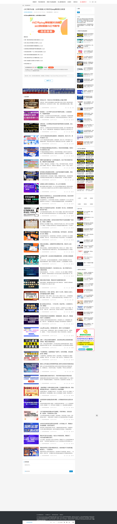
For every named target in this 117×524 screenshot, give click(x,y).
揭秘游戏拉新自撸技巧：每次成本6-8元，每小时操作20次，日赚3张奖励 (56, 269)
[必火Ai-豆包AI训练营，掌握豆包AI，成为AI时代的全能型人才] (80, 126)
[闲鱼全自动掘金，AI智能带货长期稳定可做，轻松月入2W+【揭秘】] (31, 247)
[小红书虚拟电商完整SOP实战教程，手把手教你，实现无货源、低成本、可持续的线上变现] (31, 415)
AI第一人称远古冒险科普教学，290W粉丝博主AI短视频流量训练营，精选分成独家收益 (56, 340)
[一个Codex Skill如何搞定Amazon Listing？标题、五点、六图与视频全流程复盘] (80, 285)
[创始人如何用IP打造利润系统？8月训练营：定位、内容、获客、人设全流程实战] (80, 313)
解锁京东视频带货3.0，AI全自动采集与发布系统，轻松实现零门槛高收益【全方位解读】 (56, 196)
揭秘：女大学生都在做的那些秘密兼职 (81, 182)
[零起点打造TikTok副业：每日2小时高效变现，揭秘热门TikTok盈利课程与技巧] (31, 439)
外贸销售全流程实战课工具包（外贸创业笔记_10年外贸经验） (89, 40)
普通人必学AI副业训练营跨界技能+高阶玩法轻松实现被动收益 (57, 364)
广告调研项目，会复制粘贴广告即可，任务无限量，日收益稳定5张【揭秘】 (56, 352)
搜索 (79, 8)
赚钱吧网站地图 (55, 514)
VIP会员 (79, 21)
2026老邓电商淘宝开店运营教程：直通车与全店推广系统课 (89, 86)
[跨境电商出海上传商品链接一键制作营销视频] (80, 224)
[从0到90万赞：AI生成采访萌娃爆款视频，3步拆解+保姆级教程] (31, 260)
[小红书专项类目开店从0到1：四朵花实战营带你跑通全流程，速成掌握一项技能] (80, 291)
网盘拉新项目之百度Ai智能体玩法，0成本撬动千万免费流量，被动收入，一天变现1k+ (57, 448)
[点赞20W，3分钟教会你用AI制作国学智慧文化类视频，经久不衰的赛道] (31, 127)
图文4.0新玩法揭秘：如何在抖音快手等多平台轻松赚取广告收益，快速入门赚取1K (56, 220)
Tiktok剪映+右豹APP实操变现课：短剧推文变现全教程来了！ (88, 57)
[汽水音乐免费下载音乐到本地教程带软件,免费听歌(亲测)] (80, 230)
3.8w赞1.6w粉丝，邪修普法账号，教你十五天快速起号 (55, 328)
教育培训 (75, 2)
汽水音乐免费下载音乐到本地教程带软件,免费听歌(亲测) (88, 230)
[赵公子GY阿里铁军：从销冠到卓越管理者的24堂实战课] (80, 103)
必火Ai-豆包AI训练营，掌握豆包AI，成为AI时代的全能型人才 (88, 126)
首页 (23, 5)
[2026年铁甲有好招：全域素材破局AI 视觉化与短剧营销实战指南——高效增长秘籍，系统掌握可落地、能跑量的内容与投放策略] (80, 132)
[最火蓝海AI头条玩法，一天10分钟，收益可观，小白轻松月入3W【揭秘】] (31, 307)
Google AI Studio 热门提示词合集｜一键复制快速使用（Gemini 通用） (88, 247)
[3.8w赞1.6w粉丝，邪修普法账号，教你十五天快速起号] (31, 332)
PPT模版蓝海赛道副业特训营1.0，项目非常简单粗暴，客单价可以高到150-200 (56, 148)
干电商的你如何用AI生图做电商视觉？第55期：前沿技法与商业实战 (88, 302)
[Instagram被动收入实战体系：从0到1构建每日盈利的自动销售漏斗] (80, 52)
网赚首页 (35, 2)
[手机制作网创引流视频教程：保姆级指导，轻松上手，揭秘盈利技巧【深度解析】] (31, 319)
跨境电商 (26, 436)
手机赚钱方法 (47, 514)
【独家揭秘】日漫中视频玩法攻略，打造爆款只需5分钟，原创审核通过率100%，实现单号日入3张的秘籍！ (57, 388)
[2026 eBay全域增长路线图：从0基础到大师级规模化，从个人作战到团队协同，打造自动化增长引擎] (80, 296)
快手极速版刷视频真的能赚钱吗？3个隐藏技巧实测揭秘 (81, 157)
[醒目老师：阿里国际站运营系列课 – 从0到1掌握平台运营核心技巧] (80, 63)
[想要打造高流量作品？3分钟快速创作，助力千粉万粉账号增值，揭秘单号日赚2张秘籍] (31, 163)
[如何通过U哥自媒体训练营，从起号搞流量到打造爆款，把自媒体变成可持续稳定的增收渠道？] (31, 175)
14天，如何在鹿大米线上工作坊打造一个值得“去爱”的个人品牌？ (88, 279)
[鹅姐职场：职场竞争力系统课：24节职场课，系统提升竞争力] (80, 92)
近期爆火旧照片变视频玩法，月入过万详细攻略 (53, 184)
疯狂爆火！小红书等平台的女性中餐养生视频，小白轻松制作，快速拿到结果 (56, 112)
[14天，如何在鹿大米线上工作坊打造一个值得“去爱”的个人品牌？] (80, 279)
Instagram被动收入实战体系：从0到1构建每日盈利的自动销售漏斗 (88, 52)
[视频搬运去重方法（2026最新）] (80, 219)
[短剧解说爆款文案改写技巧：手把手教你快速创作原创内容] (31, 379)
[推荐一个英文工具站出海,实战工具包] (80, 236)
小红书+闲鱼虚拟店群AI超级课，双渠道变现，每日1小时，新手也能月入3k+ (56, 136)
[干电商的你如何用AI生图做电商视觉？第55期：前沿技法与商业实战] (80, 302)
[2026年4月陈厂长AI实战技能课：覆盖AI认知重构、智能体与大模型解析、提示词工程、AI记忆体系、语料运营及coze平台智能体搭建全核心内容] (80, 143)
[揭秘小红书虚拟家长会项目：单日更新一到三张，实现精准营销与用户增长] (31, 211)
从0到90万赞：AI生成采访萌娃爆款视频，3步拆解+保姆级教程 (56, 257)
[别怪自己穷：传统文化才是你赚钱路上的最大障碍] (31, 104)
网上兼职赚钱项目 (62, 2)
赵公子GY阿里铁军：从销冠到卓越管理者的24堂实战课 (88, 103)
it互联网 (69, 2)
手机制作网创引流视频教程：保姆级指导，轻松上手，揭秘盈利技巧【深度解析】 (56, 317)
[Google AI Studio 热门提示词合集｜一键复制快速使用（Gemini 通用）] (80, 247)
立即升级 (51, 67)
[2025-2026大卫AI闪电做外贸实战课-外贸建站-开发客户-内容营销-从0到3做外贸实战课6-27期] (80, 109)
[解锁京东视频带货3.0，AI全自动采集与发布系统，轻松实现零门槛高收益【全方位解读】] (31, 199)
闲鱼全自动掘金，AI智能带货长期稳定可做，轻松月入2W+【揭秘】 (56, 245)
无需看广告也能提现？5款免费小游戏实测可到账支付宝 (89, 182)
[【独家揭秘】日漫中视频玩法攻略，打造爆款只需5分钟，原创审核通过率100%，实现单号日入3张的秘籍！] (31, 391)
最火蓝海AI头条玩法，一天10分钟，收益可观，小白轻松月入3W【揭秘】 (56, 305)
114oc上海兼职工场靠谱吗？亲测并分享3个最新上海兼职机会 (89, 173)
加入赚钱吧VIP (83, 2)
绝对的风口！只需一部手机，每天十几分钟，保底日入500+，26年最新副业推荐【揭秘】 (57, 292)
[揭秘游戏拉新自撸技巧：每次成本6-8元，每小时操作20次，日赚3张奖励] (31, 272)
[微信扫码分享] (64, 522)
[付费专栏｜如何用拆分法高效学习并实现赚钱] (80, 274)
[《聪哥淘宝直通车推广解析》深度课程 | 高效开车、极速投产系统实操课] (80, 137)
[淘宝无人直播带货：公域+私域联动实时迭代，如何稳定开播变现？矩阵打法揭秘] (80, 325)
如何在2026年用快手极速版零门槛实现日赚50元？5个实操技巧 (81, 173)
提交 (71, 471)
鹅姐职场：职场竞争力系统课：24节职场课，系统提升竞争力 (88, 91)
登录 (92, 1)
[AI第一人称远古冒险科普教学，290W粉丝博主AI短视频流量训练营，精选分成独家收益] (31, 343)
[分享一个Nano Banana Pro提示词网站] (80, 258)
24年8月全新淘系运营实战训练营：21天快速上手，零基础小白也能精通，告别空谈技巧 (56, 424)
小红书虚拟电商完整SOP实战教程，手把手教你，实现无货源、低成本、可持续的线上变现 (56, 412)
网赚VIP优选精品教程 (51, 2)
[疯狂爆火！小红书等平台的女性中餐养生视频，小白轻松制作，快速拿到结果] (31, 115)
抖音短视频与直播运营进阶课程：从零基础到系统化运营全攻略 (56, 400)
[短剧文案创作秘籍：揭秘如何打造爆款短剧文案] (31, 284)
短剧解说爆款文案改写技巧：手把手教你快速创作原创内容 (56, 375)
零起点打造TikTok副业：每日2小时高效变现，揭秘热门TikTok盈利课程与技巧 (55, 436)
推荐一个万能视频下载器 (88, 262)
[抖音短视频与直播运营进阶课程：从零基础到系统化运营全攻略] (31, 403)
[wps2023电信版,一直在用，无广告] (80, 213)
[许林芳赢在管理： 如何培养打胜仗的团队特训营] (80, 81)
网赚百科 (61, 514)
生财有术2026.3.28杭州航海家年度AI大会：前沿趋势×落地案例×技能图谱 (88, 74)
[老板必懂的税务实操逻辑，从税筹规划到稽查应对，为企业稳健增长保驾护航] (80, 98)
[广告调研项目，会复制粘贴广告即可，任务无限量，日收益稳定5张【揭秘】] (31, 355)
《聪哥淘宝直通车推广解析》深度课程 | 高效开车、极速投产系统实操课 (88, 137)
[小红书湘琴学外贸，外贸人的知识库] (80, 46)
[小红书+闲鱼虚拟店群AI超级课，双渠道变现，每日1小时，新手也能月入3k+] (31, 139)
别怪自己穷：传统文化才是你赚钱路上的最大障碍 (53, 100)
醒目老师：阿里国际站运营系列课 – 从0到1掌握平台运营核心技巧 (88, 63)
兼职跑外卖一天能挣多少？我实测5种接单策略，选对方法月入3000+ (89, 190)
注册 (95, 1)
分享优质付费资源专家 (28, 12)
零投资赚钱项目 (41, 2)
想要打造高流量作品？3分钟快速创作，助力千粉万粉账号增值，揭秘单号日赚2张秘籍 (56, 161)
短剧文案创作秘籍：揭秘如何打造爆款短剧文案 (53, 280)
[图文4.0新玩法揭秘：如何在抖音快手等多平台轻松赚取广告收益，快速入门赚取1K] (31, 223)
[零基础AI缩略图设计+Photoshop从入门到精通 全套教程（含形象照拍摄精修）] (80, 120)
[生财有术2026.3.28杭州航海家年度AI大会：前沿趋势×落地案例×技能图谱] (80, 75)
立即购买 (40, 67)
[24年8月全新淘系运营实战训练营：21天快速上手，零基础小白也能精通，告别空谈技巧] (31, 427)
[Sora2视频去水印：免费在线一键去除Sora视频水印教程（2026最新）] (80, 241)
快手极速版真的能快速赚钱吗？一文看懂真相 (89, 165)
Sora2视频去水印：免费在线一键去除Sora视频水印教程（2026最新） (88, 241)
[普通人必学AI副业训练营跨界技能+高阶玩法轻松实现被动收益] (31, 367)
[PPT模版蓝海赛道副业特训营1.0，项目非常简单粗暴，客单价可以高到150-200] (31, 151)
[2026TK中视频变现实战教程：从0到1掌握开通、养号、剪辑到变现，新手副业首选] (80, 69)
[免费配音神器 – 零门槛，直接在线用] (80, 253)
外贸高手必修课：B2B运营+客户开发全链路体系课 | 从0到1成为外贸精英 (88, 114)
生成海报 (61, 522)
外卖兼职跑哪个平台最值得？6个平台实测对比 (81, 165)
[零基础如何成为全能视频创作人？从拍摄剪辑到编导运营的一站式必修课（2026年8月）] (80, 319)
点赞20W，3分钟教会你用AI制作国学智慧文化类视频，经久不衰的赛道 (56, 124)
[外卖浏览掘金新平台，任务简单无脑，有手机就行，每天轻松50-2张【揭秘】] (31, 235)
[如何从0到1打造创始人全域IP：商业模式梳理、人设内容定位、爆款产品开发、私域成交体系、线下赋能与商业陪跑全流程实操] (80, 308)
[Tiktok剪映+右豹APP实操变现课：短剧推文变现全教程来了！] (80, 58)
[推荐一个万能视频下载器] (80, 264)
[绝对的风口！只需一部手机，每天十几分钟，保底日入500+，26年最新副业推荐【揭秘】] (31, 295)
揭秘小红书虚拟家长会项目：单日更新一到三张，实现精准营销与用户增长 (56, 208)
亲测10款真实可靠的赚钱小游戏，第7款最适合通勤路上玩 (90, 157)
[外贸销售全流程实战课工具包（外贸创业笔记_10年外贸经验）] (80, 41)
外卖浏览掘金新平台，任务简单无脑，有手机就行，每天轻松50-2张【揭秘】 (56, 233)
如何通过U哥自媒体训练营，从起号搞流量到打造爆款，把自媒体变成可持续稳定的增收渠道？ (56, 173)
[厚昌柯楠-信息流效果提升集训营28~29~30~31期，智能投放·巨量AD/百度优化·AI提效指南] (80, 35)
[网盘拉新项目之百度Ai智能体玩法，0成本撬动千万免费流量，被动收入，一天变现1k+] (31, 451)
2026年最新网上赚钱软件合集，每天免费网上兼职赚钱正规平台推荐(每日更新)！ (81, 190)
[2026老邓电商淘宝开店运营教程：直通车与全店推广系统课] (80, 86)
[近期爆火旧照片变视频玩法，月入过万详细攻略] (31, 188)
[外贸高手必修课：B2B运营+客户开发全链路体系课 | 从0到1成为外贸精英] (80, 115)
